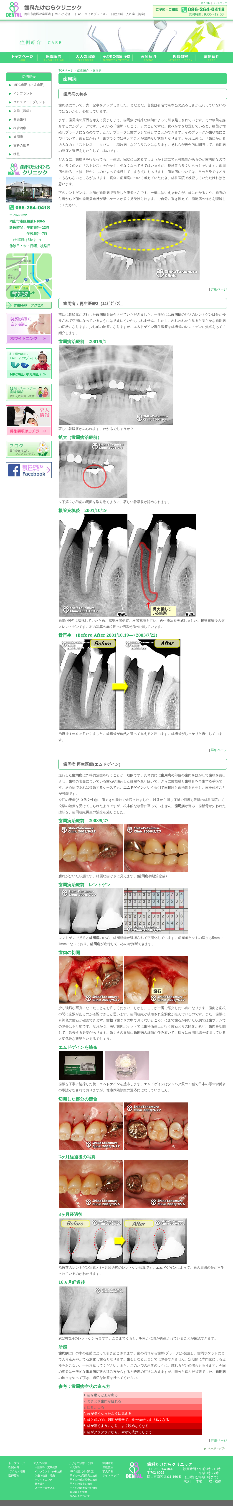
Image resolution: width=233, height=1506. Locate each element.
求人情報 (205, 3)
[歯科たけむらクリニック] (14, 16)
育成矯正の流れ (78, 1492)
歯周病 (18, 136)
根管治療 (19, 128)
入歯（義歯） (23, 111)
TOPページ (65, 70)
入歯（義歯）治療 (45, 1475)
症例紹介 (83, 70)
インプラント (23, 93)
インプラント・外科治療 (48, 1471)
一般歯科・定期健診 (46, 1467)
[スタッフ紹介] (148, 57)
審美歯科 (19, 119)
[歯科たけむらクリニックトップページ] (22, 57)
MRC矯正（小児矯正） (29, 85)
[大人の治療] (85, 57)
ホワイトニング (43, 1479)
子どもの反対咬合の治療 (83, 1479)
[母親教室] (179, 57)
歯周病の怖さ (75, 94)
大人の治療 (40, 1463)
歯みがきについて (80, 1496)
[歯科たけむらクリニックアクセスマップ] (29, 312)
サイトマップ (220, 3)
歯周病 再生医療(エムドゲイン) (91, 764)
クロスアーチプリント (29, 102)
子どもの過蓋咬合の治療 (83, 1487)
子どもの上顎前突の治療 (83, 1475)
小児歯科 (75, 1467)
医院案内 (13, 1467)
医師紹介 (13, 1475)
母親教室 (107, 1467)
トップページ (16, 1463)
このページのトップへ (215, 1448)
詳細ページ (219, 289)
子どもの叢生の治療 (81, 1483)
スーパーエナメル (45, 1487)
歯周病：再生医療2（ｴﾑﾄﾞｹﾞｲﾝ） (93, 303)
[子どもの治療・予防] (117, 57)
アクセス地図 (17, 1471)
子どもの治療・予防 (80, 1463)
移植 (16, 154)
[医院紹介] (53, 57)
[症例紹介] (211, 57)
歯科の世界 (21, 145)
